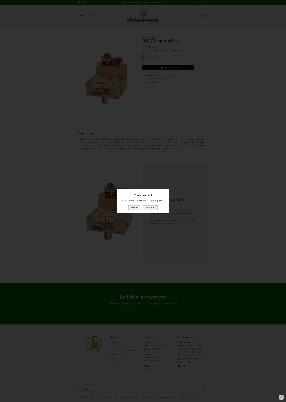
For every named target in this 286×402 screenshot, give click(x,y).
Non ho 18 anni (150, 207)
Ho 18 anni (134, 207)
